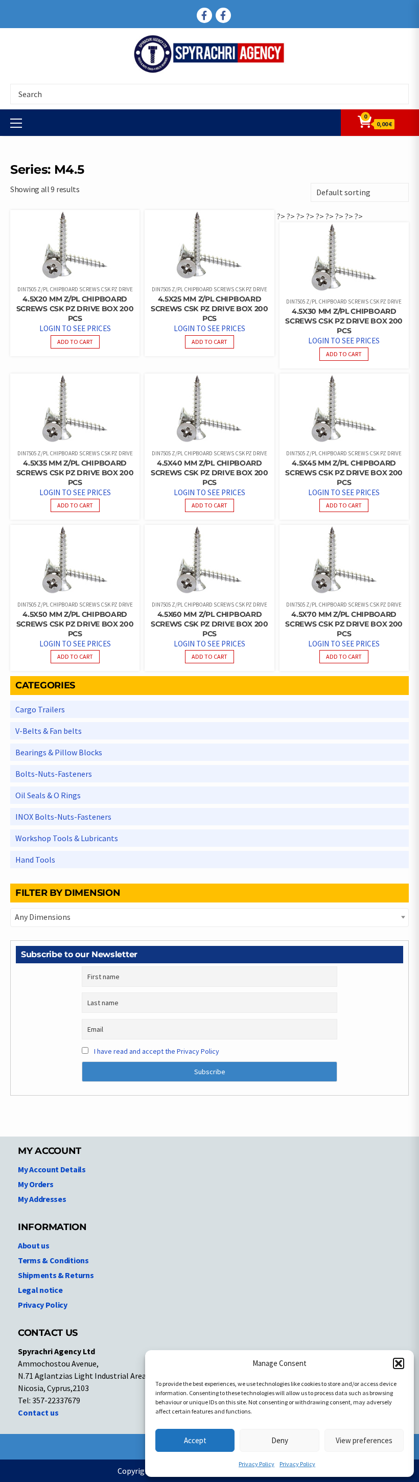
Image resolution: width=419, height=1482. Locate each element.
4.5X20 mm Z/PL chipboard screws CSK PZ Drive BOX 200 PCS (75, 308)
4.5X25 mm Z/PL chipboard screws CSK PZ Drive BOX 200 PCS (209, 308)
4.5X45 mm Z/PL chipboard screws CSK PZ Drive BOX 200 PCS (344, 472)
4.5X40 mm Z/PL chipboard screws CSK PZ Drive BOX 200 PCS (209, 472)
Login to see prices (75, 328)
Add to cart (75, 341)
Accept (195, 1440)
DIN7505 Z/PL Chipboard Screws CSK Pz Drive (75, 289)
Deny (279, 1440)
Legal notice (40, 1290)
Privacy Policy (256, 1464)
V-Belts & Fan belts (48, 731)
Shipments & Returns (56, 1275)
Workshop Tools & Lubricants (66, 838)
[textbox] (209, 917)
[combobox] (209, 917)
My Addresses (42, 1199)
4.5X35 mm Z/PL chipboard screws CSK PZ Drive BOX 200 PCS (75, 472)
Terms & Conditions (53, 1260)
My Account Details (52, 1169)
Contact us (38, 1412)
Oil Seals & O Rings (48, 795)
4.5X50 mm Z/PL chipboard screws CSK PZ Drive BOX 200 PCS (75, 624)
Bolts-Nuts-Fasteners (53, 774)
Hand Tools (35, 859)
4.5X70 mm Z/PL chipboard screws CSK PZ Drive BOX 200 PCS (344, 624)
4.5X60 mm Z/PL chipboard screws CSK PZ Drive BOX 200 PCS (209, 624)
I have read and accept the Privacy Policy (156, 1051)
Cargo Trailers (40, 709)
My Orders (35, 1184)
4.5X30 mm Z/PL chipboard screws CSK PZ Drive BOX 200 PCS (344, 321)
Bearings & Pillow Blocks (58, 752)
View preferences (364, 1440)
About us (34, 1245)
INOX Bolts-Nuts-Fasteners (63, 817)
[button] (398, 1363)
